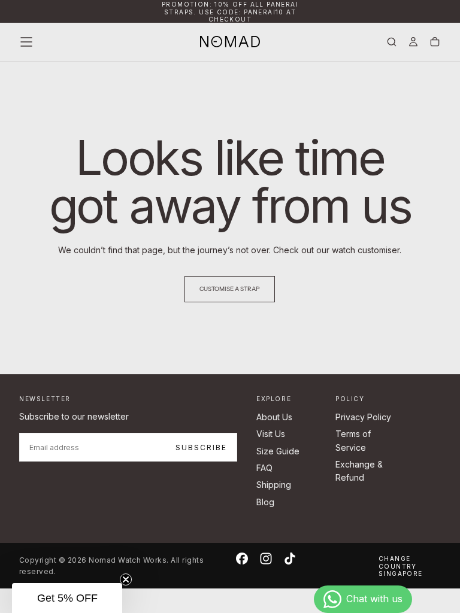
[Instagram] (266, 558)
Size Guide (277, 451)
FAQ (264, 468)
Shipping (273, 485)
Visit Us (270, 434)
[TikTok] (290, 558)
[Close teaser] (126, 579)
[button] (26, 42)
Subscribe (201, 447)
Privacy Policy (363, 417)
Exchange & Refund (359, 470)
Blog (265, 502)
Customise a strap (229, 289)
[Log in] (413, 42)
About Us (274, 417)
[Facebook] (242, 558)
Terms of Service (353, 440)
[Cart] (435, 42)
